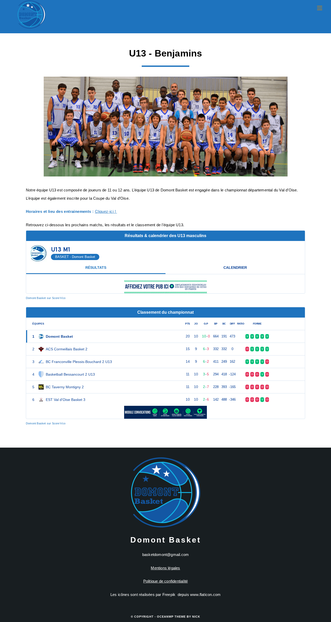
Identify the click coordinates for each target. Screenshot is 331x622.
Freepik (168, 594)
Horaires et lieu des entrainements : (60, 211)
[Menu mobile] (319, 8)
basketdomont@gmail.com (165, 554)
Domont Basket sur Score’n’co (46, 298)
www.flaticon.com (205, 594)
